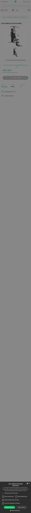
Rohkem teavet (23, 490)
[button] (15, 510)
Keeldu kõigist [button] (22, 507)
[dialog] (15, 256)
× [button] (29, 483)
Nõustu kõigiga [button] (9, 507)
